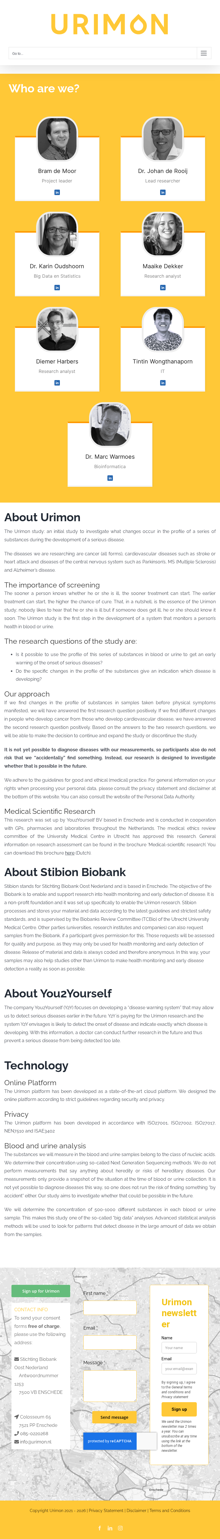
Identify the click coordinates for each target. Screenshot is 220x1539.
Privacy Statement (106, 1510)
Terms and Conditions (170, 1510)
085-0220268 (34, 1433)
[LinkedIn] (163, 287)
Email (90, 1328)
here (69, 853)
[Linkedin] (57, 192)
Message (94, 1362)
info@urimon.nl (35, 1442)
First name (95, 1293)
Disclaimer (136, 1510)
